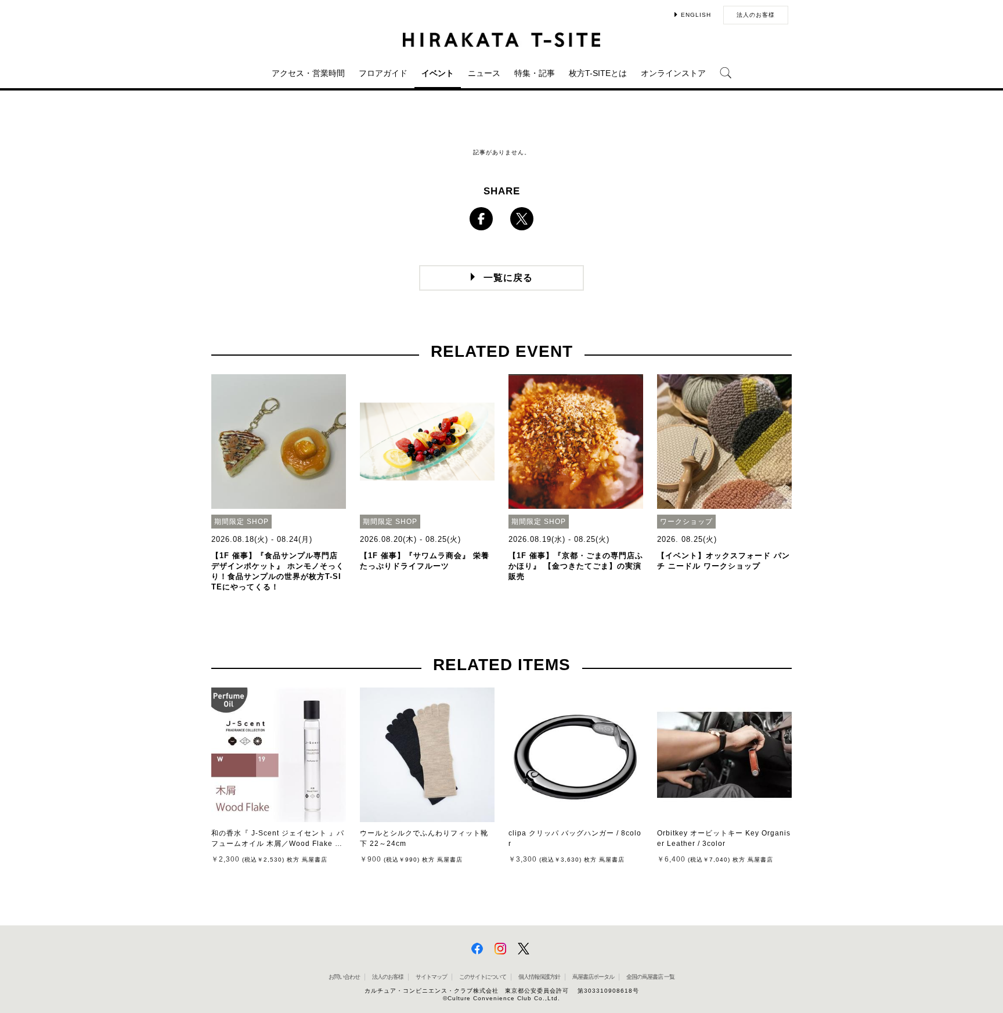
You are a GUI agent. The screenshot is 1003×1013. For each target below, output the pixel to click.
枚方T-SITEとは (598, 73)
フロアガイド (383, 73)
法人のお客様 (756, 15)
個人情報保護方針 (539, 977)
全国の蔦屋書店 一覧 (650, 977)
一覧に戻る (508, 278)
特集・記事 (534, 73)
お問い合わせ (344, 977)
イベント (437, 73)
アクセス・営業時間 (308, 73)
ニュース (484, 73)
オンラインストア (673, 73)
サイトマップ (431, 977)
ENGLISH (696, 15)
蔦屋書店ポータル (593, 977)
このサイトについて (482, 977)
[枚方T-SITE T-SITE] (501, 39)
